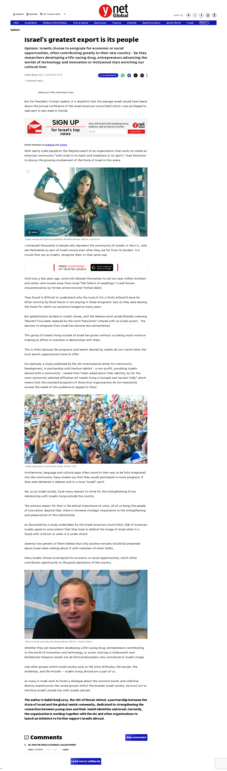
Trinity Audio (55, 92)
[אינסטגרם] (208, 15)
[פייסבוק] (201, 15)
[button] (64, 14)
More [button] (202, 22)
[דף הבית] (113, 17)
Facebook (50, 144)
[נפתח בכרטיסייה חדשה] (188, 15)
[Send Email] (142, 75)
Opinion (15, 30)
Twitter (63, 144)
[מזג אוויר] (41, 15)
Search (176, 15)
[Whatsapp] (123, 75)
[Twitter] (136, 75)
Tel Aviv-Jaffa (53, 14)
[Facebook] (129, 75)
